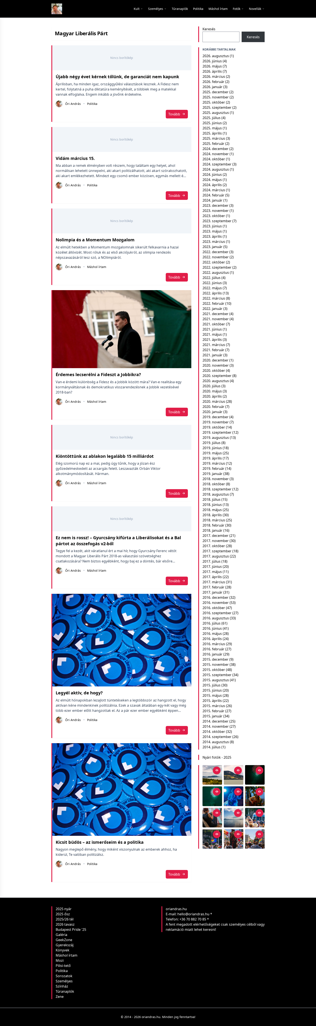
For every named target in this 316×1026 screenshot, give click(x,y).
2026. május (212, 66)
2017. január (212, 592)
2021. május (212, 334)
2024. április (212, 184)
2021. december (215, 313)
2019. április (212, 458)
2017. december (215, 535)
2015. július (211, 685)
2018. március (213, 520)
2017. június (212, 566)
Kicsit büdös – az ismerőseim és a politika (100, 842)
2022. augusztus (215, 272)
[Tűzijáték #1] (212, 796)
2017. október (213, 546)
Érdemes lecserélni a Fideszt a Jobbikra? (98, 374)
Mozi (60, 960)
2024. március (213, 190)
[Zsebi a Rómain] (255, 796)
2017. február (213, 587)
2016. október (213, 607)
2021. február (213, 350)
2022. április (212, 293)
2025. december (215, 92)
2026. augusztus (215, 56)
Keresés (208, 29)
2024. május (212, 179)
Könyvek (62, 950)
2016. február (213, 649)
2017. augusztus (215, 556)
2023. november (215, 210)
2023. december (215, 205)
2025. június (212, 123)
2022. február (213, 303)
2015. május (212, 695)
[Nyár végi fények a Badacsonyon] (233, 775)
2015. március (213, 705)
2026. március (213, 76)
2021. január (212, 355)
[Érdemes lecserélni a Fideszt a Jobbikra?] (121, 329)
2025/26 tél (65, 919)
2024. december (215, 148)
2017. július (211, 561)
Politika (92, 104)
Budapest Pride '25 (71, 929)
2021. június (212, 329)
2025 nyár (64, 909)
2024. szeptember (217, 164)
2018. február (213, 525)
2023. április (212, 236)
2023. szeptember (217, 221)
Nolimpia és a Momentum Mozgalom (95, 240)
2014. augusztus (215, 742)
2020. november (215, 365)
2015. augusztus (215, 680)
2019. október (213, 427)
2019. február (213, 468)
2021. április (212, 339)
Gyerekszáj (65, 945)
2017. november (215, 540)
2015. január (212, 716)
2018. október (213, 484)
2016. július (211, 623)
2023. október (213, 215)
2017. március (213, 582)
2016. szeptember (217, 613)
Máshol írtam (96, 267)
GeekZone (64, 939)
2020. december (215, 360)
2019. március (213, 463)
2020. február (213, 406)
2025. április (212, 133)
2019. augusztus (215, 437)
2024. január (212, 200)
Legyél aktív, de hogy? (79, 693)
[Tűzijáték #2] (255, 775)
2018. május (212, 509)
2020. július (211, 386)
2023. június (212, 226)
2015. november (215, 664)
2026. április (212, 71)
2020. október (213, 370)
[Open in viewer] (217, 770)
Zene (60, 996)
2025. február (213, 143)
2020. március (213, 401)
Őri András (73, 104)
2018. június (212, 504)
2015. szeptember (217, 674)
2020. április (212, 396)
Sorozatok (64, 976)
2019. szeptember (217, 432)
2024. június (212, 174)
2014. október (213, 731)
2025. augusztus (215, 112)
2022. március (213, 298)
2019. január (212, 473)
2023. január (212, 246)
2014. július (211, 747)
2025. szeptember (217, 107)
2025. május (212, 128)
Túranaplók (65, 991)
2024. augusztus (215, 169)
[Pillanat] (255, 817)
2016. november (215, 602)
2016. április (212, 638)
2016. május (212, 633)
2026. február (213, 81)
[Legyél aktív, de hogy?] (121, 640)
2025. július (211, 117)
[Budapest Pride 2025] (255, 839)
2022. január (212, 308)
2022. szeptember (217, 267)
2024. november (215, 154)
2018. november (215, 478)
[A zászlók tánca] (233, 839)
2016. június (212, 628)
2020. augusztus (215, 380)
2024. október (213, 159)
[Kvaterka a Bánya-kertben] (233, 796)
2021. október (213, 324)
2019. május (212, 453)
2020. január (212, 411)
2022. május (212, 288)
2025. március (213, 138)
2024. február (213, 195)
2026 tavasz (65, 924)
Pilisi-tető (63, 965)
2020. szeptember (217, 375)
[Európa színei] (212, 839)
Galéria (61, 934)
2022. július (211, 277)
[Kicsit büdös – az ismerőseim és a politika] (121, 789)
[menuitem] (180, 9)
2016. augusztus (215, 618)
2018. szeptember (217, 489)
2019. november (215, 422)
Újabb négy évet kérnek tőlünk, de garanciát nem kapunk (117, 77)
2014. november (215, 726)
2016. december (215, 597)
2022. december (215, 252)
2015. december (215, 659)
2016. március (213, 644)
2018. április (212, 515)
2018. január (212, 530)
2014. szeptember (217, 736)
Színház (62, 986)
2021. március (213, 344)
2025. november (215, 97)
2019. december (215, 417)
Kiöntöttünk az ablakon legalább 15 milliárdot (105, 456)
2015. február (213, 711)
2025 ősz (63, 914)
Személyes (64, 981)
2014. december (215, 721)
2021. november (215, 319)
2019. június (212, 448)
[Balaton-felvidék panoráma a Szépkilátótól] (212, 775)
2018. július (211, 499)
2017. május (212, 571)
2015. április (212, 700)
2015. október (213, 669)
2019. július (211, 442)
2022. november (215, 257)
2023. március (213, 241)
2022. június (212, 282)
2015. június (212, 690)
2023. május (212, 231)
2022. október (213, 262)
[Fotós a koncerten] (212, 817)
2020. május (212, 391)
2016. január (212, 654)
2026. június (212, 61)
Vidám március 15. (75, 158)
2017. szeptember (217, 551)
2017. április (212, 576)
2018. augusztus (215, 494)
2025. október (213, 102)
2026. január (212, 86)
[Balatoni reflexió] (233, 817)
